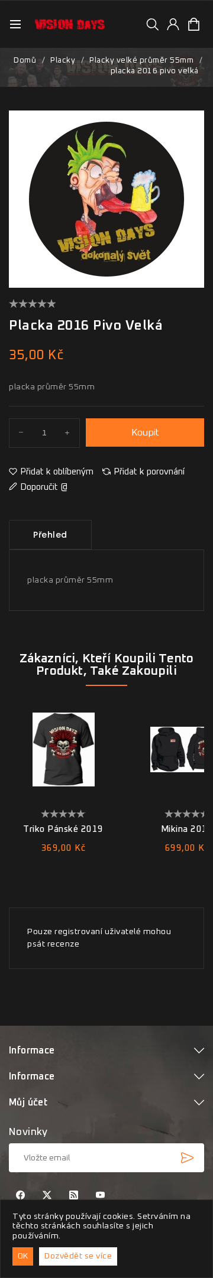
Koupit (145, 432)
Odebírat (187, 1157)
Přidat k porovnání (149, 471)
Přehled (50, 535)
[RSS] (74, 1196)
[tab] (50, 534)
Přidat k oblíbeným (56, 471)
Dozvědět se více (78, 1256)
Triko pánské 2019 (63, 829)
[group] (152, 24)
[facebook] (21, 1196)
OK (23, 1256)
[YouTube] (100, 1196)
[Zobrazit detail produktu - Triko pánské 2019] (63, 749)
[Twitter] (47, 1196)
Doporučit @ (43, 487)
